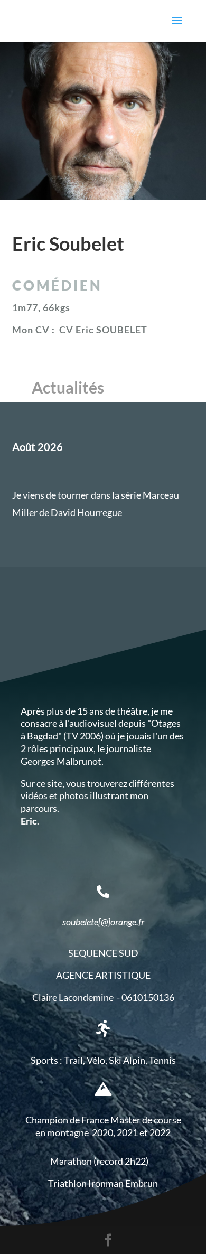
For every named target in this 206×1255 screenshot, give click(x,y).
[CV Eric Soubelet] (58, 329)
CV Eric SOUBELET (103, 329)
